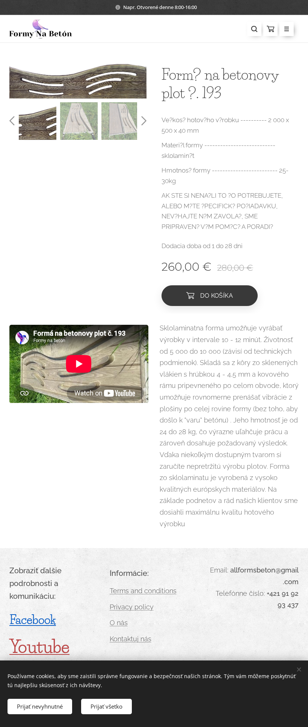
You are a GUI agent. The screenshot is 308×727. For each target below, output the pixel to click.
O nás (119, 623)
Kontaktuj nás (130, 639)
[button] (254, 29)
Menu (286, 29)
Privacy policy (132, 607)
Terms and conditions (143, 591)
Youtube (39, 646)
